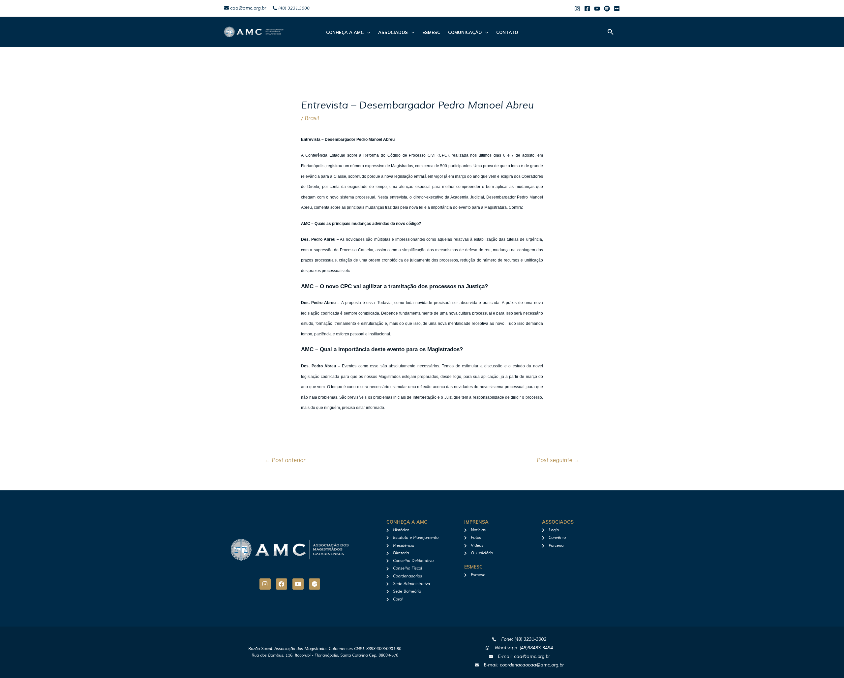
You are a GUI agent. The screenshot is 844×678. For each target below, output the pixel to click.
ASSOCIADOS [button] (393, 32)
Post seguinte (558, 460)
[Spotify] (607, 9)
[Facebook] (587, 9)
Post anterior (284, 460)
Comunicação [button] (465, 32)
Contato (507, 32)
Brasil (312, 118)
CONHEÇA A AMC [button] (345, 32)
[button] (611, 32)
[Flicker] (617, 9)
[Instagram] (577, 9)
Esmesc (431, 32)
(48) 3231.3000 (293, 8)
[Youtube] (597, 9)
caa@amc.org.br (247, 8)
